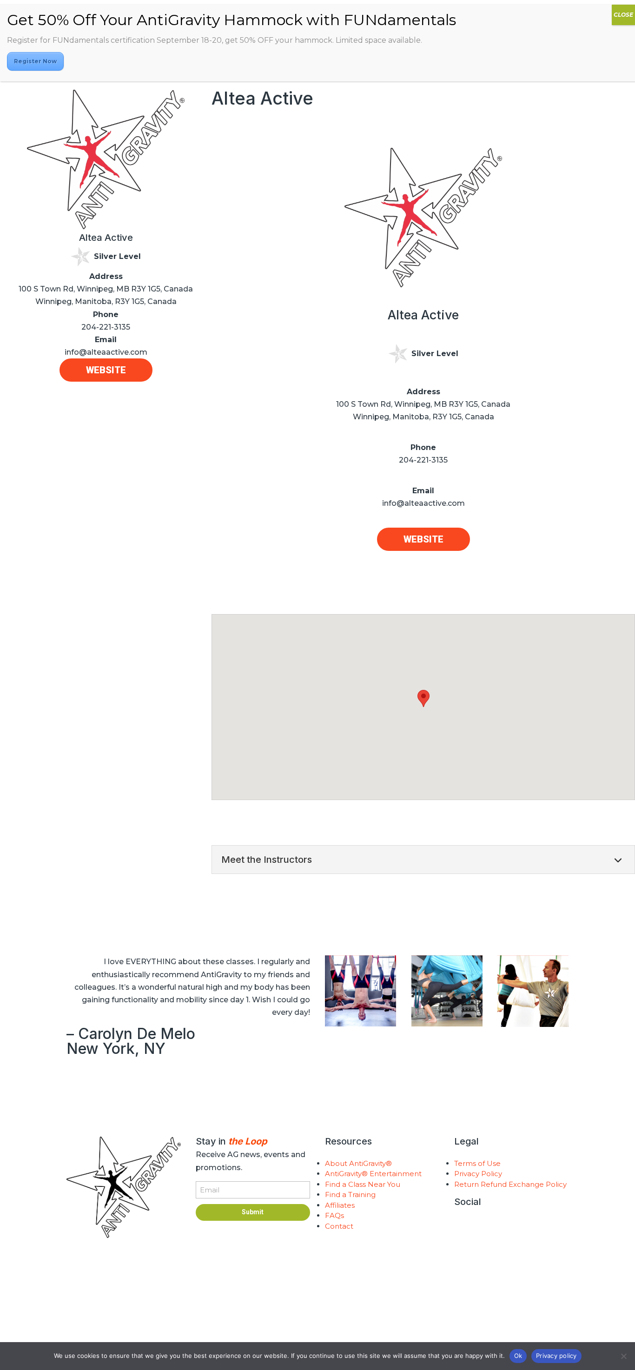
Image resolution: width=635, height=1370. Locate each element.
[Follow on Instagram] (461, 1226)
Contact (339, 1226)
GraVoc (311, 1320)
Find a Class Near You (362, 1184)
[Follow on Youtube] (480, 1226)
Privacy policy (556, 1355)
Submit (253, 1212)
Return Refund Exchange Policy (510, 1184)
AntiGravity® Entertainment (373, 1173)
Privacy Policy (478, 1173)
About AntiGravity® (358, 1163)
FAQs (334, 1215)
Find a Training (350, 1194)
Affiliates (340, 1205)
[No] (623, 1356)
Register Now (35, 61)
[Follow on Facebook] (498, 1226)
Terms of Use (477, 1163)
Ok (518, 1355)
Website (106, 370)
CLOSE (623, 14)
